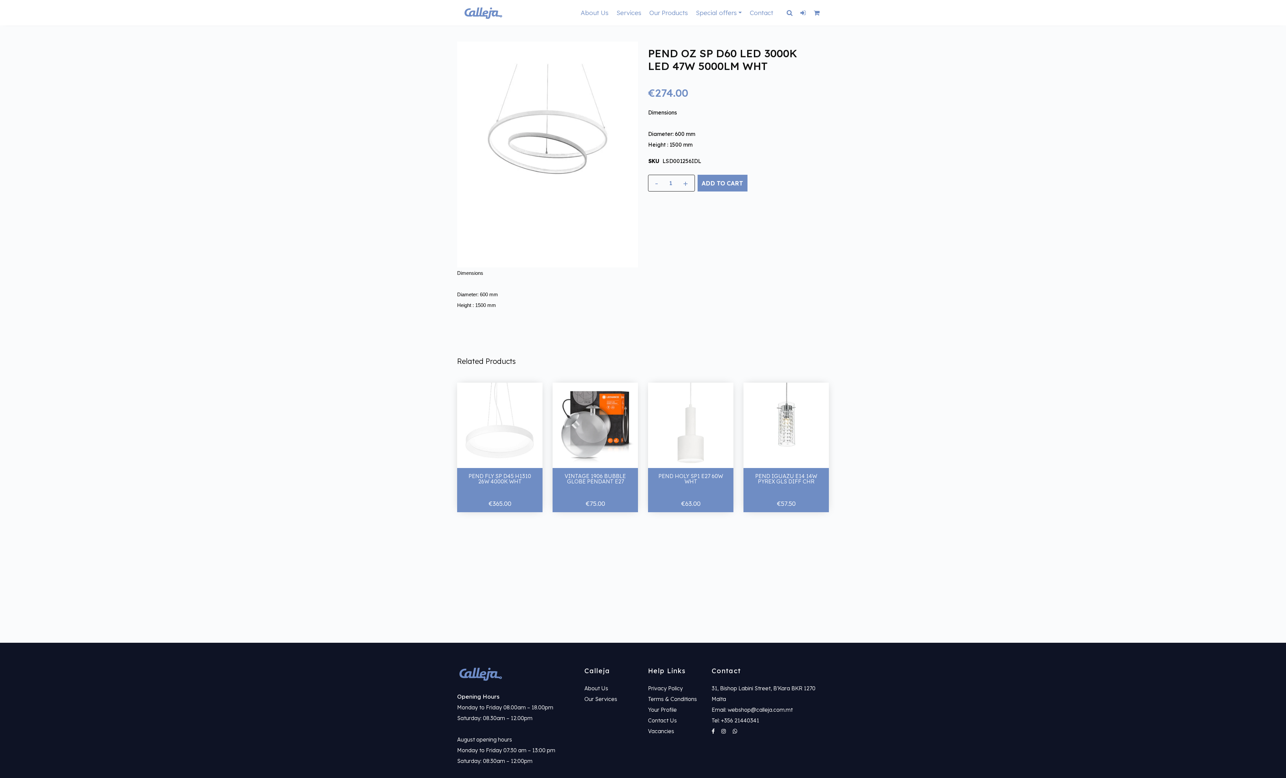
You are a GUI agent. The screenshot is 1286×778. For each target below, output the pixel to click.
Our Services (600, 699)
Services (629, 13)
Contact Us (662, 720)
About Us (595, 13)
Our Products (668, 13)
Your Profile (662, 709)
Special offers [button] (716, 13)
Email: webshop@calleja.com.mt (752, 709)
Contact (761, 13)
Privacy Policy (665, 688)
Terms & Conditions (672, 699)
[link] (515, 673)
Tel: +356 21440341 (735, 720)
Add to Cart (722, 183)
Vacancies (661, 731)
